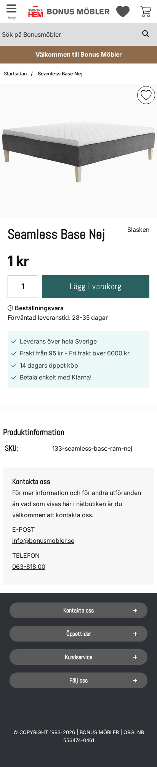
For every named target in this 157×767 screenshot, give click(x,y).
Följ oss (78, 680)
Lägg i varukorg (95, 286)
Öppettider (78, 634)
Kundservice (78, 657)
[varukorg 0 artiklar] (145, 11)
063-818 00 (28, 566)
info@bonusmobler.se (43, 540)
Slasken (138, 229)
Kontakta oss (78, 610)
